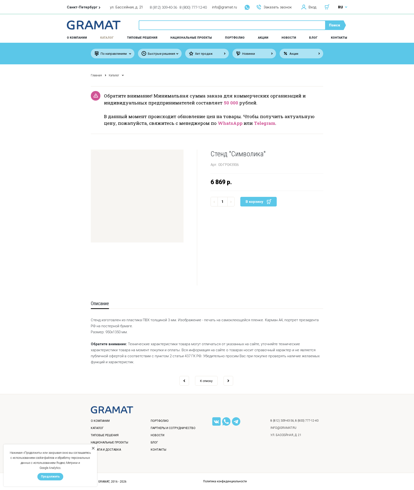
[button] (137, 196)
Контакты (339, 37)
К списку (206, 381)
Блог (313, 37)
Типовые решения (142, 37)
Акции (263, 37)
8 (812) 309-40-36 (163, 7)
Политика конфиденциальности (225, 481)
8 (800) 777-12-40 (193, 7)
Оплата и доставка (106, 449)
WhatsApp (230, 123)
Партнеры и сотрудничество (173, 428)
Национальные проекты (191, 37)
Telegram (264, 123)
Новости (289, 37)
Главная (96, 75)
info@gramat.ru (224, 7)
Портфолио (235, 37)
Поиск (334, 25)
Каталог (107, 37)
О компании (100, 421)
